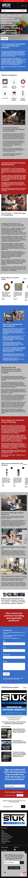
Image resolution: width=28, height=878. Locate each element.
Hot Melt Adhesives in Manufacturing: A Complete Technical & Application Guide (19, 741)
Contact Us (3, 842)
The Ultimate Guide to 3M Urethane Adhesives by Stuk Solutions (14, 722)
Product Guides (4, 833)
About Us (3, 832)
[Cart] (22, 5)
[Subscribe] (22, 862)
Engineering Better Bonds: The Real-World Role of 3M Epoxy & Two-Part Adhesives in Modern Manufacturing (19, 730)
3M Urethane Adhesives (8, 715)
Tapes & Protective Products (7, 836)
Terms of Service (13, 679)
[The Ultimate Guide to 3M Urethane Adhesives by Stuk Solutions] (14, 702)
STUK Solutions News (5, 841)
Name (4, 641)
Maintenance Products (5, 838)
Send (6, 674)
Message (5, 661)
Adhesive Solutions (20, 715)
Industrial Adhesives (14, 719)
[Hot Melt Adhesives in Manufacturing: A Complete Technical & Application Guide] (6, 745)
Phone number (6, 654)
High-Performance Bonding (14, 717)
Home (2, 830)
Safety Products (4, 839)
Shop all (5, 38)
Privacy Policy (5, 679)
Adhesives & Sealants (5, 835)
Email (4, 647)
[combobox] (14, 10)
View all (25, 278)
